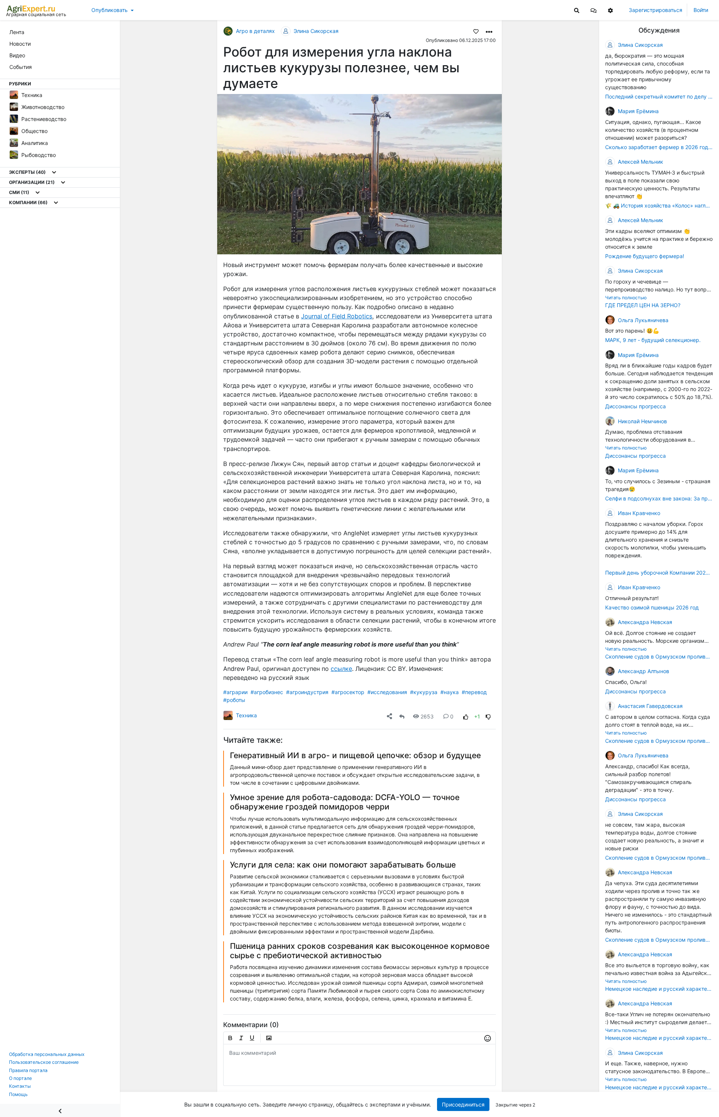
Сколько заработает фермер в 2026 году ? (659, 147)
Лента (16, 32)
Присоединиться (463, 1104)
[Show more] (54, 172)
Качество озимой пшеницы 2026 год (652, 607)
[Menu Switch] (60, 1110)
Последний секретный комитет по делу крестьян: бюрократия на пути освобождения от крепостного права (659, 96)
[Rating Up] (465, 716)
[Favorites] (476, 31)
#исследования (387, 692)
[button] (593, 9)
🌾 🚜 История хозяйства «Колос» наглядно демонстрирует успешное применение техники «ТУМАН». (659, 205)
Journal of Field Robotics (336, 316)
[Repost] (401, 716)
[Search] (576, 9)
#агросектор (347, 692)
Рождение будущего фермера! (644, 256)
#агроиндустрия (307, 692)
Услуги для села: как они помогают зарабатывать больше (343, 864)
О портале (20, 1078)
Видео (17, 55)
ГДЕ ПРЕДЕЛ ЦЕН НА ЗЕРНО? (642, 305)
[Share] (389, 716)
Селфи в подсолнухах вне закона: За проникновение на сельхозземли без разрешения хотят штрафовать (659, 498)
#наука (449, 692)
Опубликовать (109, 10)
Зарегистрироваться (655, 10)
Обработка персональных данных (47, 1054)
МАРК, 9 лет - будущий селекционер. (653, 340)
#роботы (234, 700)
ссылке (341, 668)
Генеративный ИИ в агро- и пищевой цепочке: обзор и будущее (355, 755)
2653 (427, 716)
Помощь (18, 1094)
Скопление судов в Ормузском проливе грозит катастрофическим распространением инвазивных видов (659, 656)
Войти (701, 10)
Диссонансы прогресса (635, 406)
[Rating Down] (488, 716)
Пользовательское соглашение (44, 1062)
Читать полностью (626, 297)
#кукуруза (423, 692)
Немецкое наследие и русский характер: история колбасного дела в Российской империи (659, 989)
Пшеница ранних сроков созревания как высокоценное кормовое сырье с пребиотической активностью (359, 950)
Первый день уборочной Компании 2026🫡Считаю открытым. (659, 572)
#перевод (474, 692)
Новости (20, 43)
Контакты (20, 1086)
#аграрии (235, 692)
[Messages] (593, 9)
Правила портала (28, 1070)
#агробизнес (267, 692)
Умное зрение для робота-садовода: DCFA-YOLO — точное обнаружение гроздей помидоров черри (344, 802)
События (20, 67)
